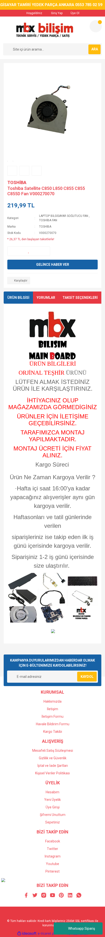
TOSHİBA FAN (48, 220)
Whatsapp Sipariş (81, 928)
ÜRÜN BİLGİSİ (18, 298)
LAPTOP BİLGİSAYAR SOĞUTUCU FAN (63, 216)
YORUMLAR (46, 298)
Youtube (52, 864)
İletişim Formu (52, 716)
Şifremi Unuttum (52, 815)
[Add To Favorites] (28, 251)
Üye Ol (74, 13)
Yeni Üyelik (52, 800)
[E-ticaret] (52, 933)
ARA (94, 49)
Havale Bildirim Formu (52, 724)
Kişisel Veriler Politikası (52, 773)
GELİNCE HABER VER (52, 264)
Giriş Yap (56, 13)
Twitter (52, 849)
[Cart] (96, 26)
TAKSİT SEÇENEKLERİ (80, 298)
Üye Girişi (53, 807)
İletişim (52, 709)
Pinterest (52, 871)
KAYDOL (87, 677)
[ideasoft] (27, 933)
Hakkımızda (52, 701)
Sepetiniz (52, 822)
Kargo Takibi (52, 732)
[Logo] (44, 30)
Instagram (53, 856)
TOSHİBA (16, 182)
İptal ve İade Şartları (52, 766)
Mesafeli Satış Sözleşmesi (52, 750)
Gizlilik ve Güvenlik (52, 758)
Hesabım (52, 792)
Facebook (52, 841)
